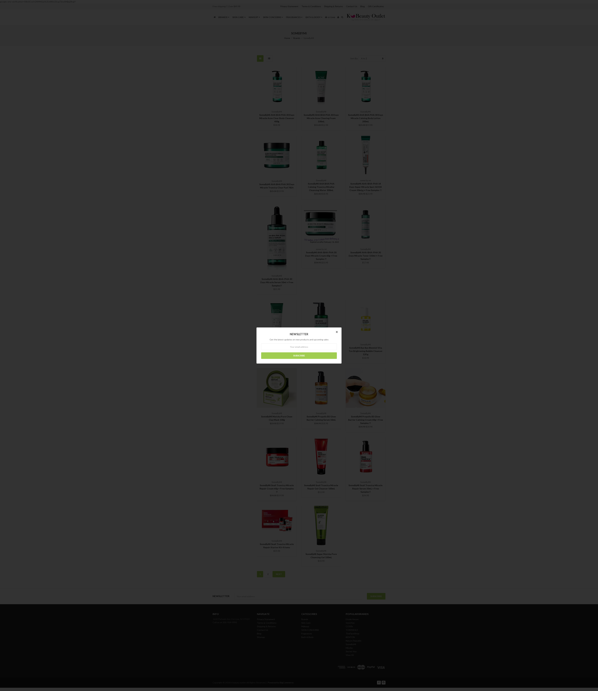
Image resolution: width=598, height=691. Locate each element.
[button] (337, 332)
